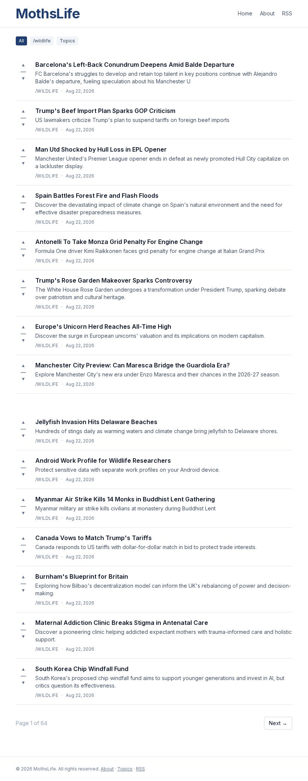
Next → (278, 723)
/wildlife (42, 41)
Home (245, 13)
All (21, 41)
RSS (287, 13)
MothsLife (48, 13)
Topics (67, 41)
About (267, 13)
